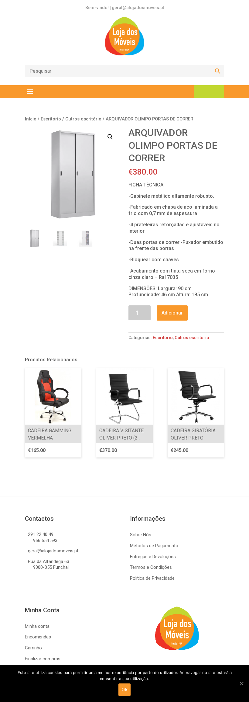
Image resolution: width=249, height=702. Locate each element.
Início (30, 119)
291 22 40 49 (40, 534)
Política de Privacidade (152, 578)
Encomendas (38, 637)
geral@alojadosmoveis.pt (53, 551)
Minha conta (37, 626)
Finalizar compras (42, 659)
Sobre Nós (140, 534)
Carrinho (33, 648)
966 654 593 (45, 540)
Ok (124, 690)
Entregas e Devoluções (153, 556)
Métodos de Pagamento (154, 545)
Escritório (51, 119)
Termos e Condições (151, 567)
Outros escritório (83, 119)
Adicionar (172, 313)
